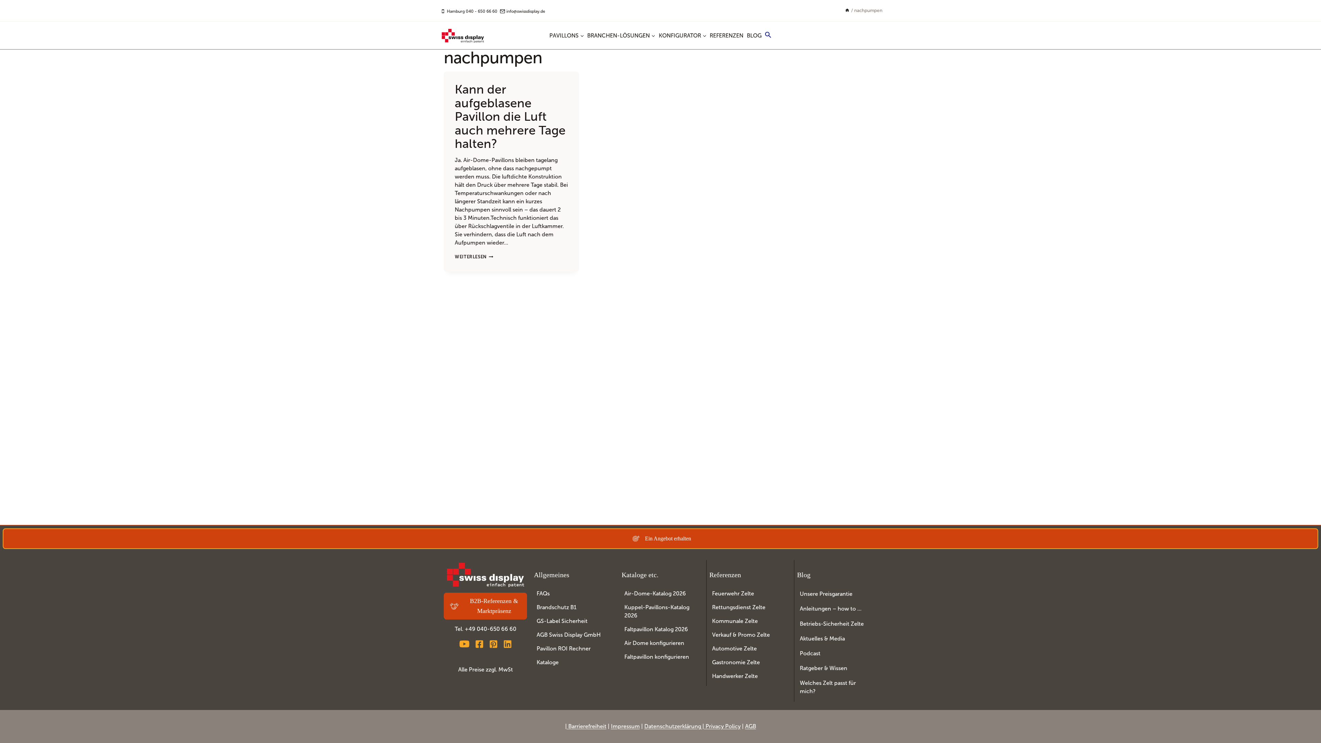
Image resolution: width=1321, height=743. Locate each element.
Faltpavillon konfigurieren (656, 657)
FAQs (543, 593)
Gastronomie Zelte (736, 662)
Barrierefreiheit (587, 726)
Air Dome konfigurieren (654, 643)
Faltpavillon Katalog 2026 (656, 629)
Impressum (625, 726)
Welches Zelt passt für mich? (828, 687)
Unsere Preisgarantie (826, 594)
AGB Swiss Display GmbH (569, 635)
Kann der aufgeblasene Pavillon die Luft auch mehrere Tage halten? (510, 116)
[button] (768, 36)
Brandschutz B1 (557, 607)
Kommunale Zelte (735, 621)
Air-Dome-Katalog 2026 (655, 593)
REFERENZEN (726, 35)
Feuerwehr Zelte (733, 593)
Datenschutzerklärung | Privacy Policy (692, 726)
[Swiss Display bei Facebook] (479, 644)
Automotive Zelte (734, 648)
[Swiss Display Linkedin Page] (507, 644)
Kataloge (548, 662)
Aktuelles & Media (822, 638)
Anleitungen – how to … (830, 608)
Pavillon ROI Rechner (564, 648)
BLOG (754, 35)
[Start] (847, 10)
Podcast (810, 653)
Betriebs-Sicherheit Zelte (832, 624)
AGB (750, 726)
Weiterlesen (474, 256)
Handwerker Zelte (735, 676)
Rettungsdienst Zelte (738, 607)
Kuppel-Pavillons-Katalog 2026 (656, 611)
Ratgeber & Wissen (823, 668)
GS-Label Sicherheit (562, 621)
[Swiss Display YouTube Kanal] (464, 644)
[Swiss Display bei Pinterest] (493, 644)
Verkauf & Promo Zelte (741, 635)
